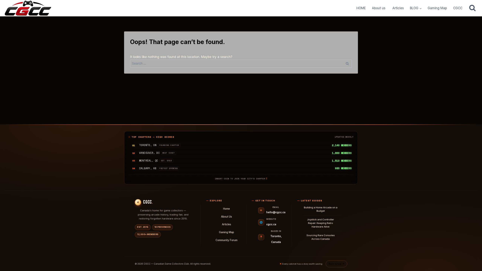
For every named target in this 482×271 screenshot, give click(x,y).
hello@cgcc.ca (275, 212)
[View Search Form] (472, 8)
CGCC (457, 8)
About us (379, 8)
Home (226, 208)
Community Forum (226, 240)
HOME (361, 8)
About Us (226, 216)
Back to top (336, 264)
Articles (398, 8)
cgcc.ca (271, 224)
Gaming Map (437, 8)
